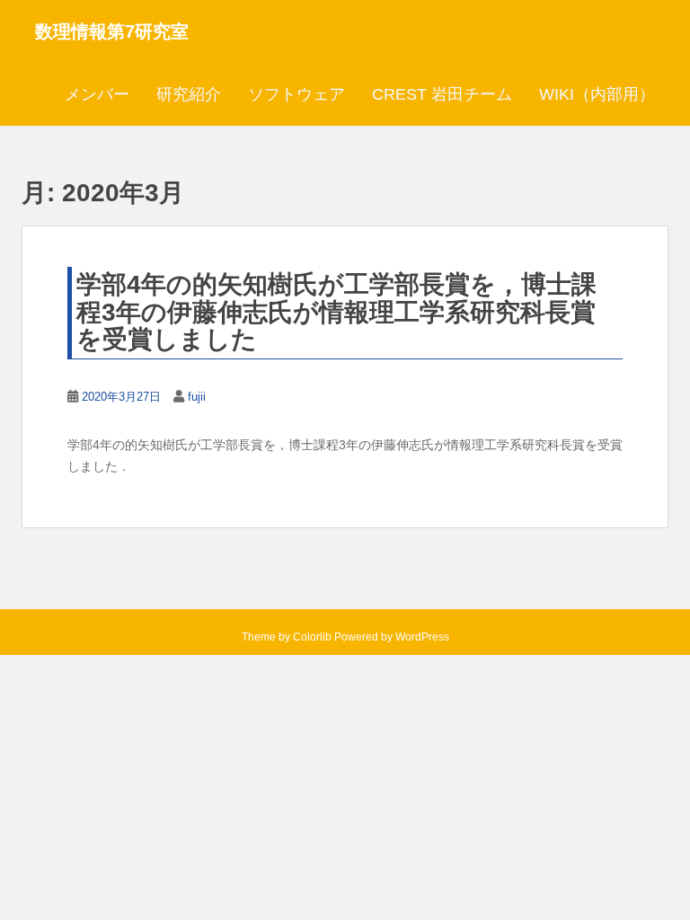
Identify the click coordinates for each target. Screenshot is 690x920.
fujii (197, 396)
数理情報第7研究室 (112, 31)
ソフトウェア (296, 94)
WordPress (422, 637)
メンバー (97, 94)
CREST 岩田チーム (442, 94)
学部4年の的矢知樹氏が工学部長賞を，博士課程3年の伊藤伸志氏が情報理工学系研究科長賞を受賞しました (336, 312)
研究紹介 (188, 94)
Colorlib (312, 637)
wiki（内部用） (597, 94)
